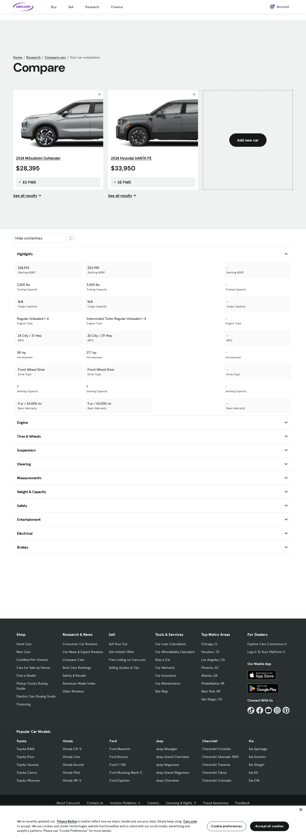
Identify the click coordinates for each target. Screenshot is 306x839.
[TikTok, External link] (250, 710)
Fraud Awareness (216, 803)
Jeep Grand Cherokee (172, 757)
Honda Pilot (71, 772)
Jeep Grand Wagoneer (172, 772)
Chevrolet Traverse (216, 765)
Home (17, 57)
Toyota (21, 741)
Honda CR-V (72, 749)
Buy (53, 7)
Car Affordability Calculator (175, 652)
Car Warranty (165, 667)
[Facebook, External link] (259, 710)
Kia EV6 (254, 780)
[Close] (300, 809)
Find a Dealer (26, 675)
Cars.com (190, 821)
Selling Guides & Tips (124, 667)
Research (92, 7)
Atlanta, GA (209, 675)
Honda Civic (71, 757)
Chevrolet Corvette (216, 749)
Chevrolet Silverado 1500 (220, 757)
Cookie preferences (226, 826)
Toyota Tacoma (27, 765)
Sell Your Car (118, 644)
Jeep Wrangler (166, 749)
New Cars (23, 652)
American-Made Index (79, 683)
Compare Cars (73, 660)
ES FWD (29, 182)
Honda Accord (73, 765)
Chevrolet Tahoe (214, 772)
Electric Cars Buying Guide (36, 696)
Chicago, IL (209, 644)
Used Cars (24, 644)
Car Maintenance (167, 683)
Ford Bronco (118, 757)
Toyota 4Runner (28, 780)
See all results (25, 195)
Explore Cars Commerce (265, 644)
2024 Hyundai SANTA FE (131, 158)
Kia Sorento (257, 757)
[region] (153, 822)
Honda (68, 741)
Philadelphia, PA (212, 683)
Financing (23, 704)
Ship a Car (162, 660)
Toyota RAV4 (25, 749)
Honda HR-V (72, 780)
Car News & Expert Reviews (83, 652)
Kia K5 (253, 772)
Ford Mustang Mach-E (125, 772)
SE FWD (124, 182)
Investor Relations (123, 803)
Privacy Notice (67, 821)
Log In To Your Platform (264, 652)
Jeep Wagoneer (167, 765)
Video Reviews (73, 691)
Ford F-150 (117, 765)
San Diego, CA (211, 699)
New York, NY (210, 691)
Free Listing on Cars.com (127, 660)
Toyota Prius (25, 757)
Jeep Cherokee (167, 780)
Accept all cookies (269, 826)
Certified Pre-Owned (32, 660)
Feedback (242, 803)
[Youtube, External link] (268, 710)
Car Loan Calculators (170, 644)
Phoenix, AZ (210, 667)
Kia (251, 741)
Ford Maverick (119, 749)
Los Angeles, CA (213, 660)
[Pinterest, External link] (286, 710)
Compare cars (55, 57)
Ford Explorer (119, 780)
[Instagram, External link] (277, 710)
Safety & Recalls (74, 675)
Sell (70, 7)
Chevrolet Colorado (216, 780)
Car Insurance (165, 675)
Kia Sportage (258, 749)
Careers (153, 803)
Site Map (161, 691)
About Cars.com (68, 803)
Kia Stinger (256, 765)
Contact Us (95, 803)
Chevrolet (210, 741)
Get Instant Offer (121, 652)
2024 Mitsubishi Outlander (38, 158)
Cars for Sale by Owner (33, 667)
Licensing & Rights (179, 803)
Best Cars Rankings (77, 667)
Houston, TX (210, 652)
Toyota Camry (26, 772)
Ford (113, 741)
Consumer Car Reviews (80, 644)
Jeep (159, 741)
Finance (117, 7)
